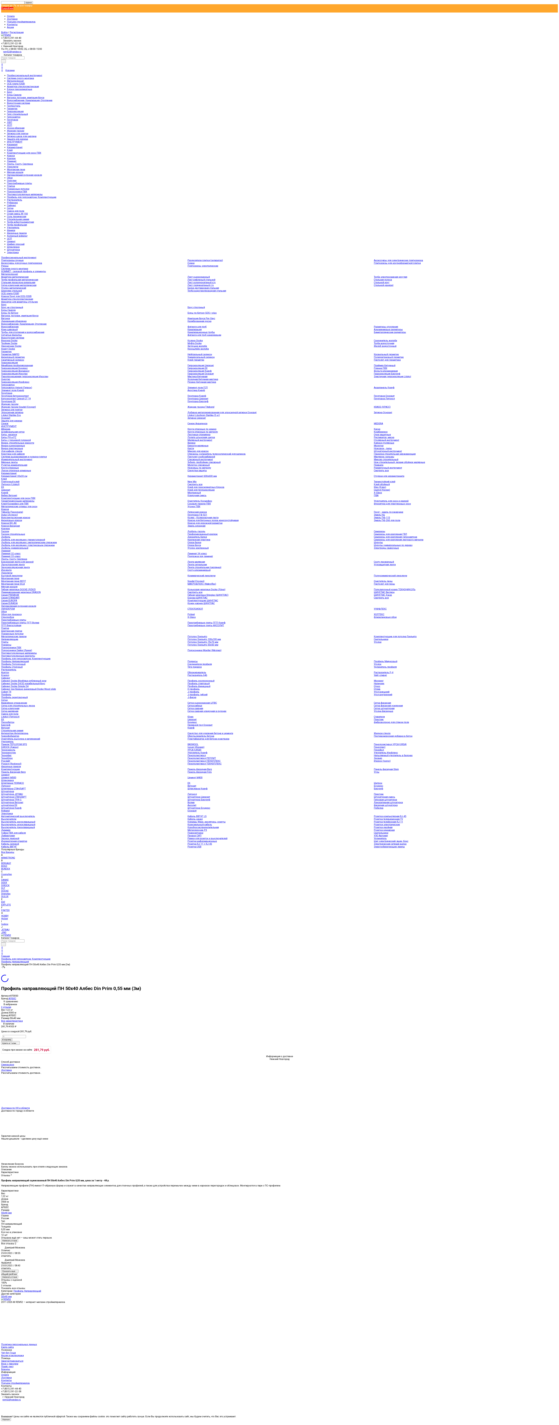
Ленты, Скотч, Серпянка (20, 164)
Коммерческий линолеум (201, 575)
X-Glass (378, 492)
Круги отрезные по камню (201, 429)
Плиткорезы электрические (202, 266)
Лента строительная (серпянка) (204, 567)
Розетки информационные (202, 841)
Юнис (190, 716)
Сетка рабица (194, 705)
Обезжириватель (196, 672)
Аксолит (191, 805)
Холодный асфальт (17, 236)
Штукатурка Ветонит (12, 802)
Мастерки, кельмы (384, 456)
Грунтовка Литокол (384, 398)
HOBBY (5, 915)
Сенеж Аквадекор (197, 423)
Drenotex (5, 893)
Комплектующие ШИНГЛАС (202, 600)
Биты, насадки (9, 434)
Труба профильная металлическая (19, 279)
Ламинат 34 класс (197, 553)
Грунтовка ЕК (8, 401)
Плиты (4, 642)
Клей (10, 150)
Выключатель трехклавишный (18, 827)
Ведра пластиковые (12, 448)
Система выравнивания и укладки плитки (24, 456)
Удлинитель (380, 838)
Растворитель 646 (197, 675)
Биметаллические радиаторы (390, 332)
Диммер (5, 830)
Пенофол (379, 750)
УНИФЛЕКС (380, 608)
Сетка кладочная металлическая (18, 285)
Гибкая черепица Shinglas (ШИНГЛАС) (207, 595)
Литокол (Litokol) (10, 484)
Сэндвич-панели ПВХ (199, 503)
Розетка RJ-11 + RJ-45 (199, 844)
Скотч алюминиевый (198, 570)
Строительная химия (18, 219)
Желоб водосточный (385, 346)
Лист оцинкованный (198, 277)
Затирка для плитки (17, 133)
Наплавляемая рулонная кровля (24, 175)
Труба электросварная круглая (390, 277)
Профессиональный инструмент (24, 75)
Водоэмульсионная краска (15, 517)
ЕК (2, 487)
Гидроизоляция (15, 111)
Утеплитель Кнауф (197, 752)
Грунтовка (12, 119)
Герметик (12, 108)
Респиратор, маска (384, 437)
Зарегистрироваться (12, 1361)
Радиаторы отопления (386, 326)
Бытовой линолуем (11, 575)
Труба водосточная (384, 343)
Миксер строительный (386, 459)
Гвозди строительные (13, 534)
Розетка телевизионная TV (388, 819)
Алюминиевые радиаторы (388, 329)
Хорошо (6, 1419)
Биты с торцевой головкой (16, 440)
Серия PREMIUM (10, 595)
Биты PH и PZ (8, 437)
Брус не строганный (12, 307)
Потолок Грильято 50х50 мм (202, 644)
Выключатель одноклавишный (18, 824)
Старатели (379, 716)
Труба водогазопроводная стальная (206, 290)
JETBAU (5, 929)
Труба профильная (17, 224)
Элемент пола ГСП (197, 387)
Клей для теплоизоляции (201, 490)
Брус (9, 92)
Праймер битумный (384, 365)
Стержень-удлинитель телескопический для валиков (216, 454)
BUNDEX (5, 868)
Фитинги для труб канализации (204, 335)
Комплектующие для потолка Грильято (395, 636)
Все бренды (7, 852)
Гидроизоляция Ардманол (15, 371)
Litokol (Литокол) (10, 716)
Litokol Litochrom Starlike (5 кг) (203, 415)
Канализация (194, 329)
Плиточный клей (10, 481)
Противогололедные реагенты (18, 655)
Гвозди (5, 531)
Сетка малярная (9, 711)
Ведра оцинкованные (13, 445)
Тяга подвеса (194, 667)
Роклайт (5, 761)
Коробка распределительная (203, 827)
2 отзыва (6, 1007)
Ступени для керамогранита (389, 476)
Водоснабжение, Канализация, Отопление (29, 100)
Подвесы (6, 644)
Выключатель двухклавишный (18, 821)
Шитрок (378, 783)
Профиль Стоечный (12, 667)
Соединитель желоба (385, 340)
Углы (376, 772)
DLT (3, 888)
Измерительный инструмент (16, 459)
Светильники (381, 639)
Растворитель (14, 200)
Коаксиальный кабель (199, 824)
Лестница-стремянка (198, 434)
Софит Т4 (6, 691)
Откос (377, 686)
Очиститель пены (383, 581)
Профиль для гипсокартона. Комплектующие (31, 197)
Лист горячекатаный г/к (200, 285)
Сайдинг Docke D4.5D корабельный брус (23, 683)
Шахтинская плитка (11, 631)
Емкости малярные (197, 445)
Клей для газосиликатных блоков (205, 487)
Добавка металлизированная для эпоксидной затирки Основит (222, 412)
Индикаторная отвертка (14, 841)
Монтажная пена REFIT (13, 581)
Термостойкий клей (384, 481)
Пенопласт (379, 747)
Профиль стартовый (198, 683)
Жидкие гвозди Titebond (200, 407)
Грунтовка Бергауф (197, 401)
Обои (10, 177)
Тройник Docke (9, 343)
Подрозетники (195, 833)
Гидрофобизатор (10, 736)
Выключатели (8, 819)
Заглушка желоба (197, 346)
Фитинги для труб (197, 326)
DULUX (4, 896)
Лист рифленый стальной (201, 279)
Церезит (5, 490)
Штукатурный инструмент (388, 451)
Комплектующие (10, 769)
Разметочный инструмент (388, 467)
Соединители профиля (199, 664)
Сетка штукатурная (384, 708)
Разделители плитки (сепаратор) (205, 260)
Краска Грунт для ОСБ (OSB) (16, 296)
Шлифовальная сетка (12, 431)
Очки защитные (382, 434)
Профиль (6, 694)
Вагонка (5, 318)
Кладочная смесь (196, 495)
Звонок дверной (10, 838)
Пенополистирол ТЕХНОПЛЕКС (204, 763)
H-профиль (193, 689)
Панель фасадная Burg (199, 769)
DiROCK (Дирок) (9, 747)
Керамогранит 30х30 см (14, 476)
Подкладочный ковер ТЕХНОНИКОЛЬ (394, 589)
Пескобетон (7, 722)
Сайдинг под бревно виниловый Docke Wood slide (28, 689)
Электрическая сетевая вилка (390, 844)
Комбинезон (381, 431)
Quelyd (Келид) (382, 490)
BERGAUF (6, 863)
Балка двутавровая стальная (203, 288)
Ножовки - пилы (383, 448)
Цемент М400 (194, 777)
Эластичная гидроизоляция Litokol (392, 376)
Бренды (5, 1369)
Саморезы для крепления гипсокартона (395, 537)
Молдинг (379, 680)
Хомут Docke (8, 348)
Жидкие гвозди (15, 130)
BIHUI (4, 866)
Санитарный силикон (12, 360)
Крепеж (11, 158)
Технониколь (8, 750)
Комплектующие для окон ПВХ (24, 153)
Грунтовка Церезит (197, 398)
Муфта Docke (194, 343)
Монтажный (194, 492)
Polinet (191, 614)
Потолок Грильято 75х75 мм (202, 642)
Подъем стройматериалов (21, 21)
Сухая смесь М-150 (17, 213)
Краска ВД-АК (9, 523)
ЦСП (9, 238)
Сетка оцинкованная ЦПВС (202, 703)
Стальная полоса (383, 279)
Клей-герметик (195, 360)
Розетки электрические (387, 824)
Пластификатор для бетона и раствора (208, 738)
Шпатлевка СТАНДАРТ (13, 788)
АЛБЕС (12, 998)
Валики (191, 443)
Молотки (378, 445)
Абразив (5, 429)
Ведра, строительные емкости (17, 443)
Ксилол (5, 675)
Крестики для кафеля (13, 454)
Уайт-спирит (380, 675)
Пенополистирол (196, 755)
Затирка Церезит (196, 418)
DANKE (5, 880)
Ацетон (5, 672)
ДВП (9, 122)
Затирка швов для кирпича (21, 136)
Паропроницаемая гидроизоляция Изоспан (24, 376)
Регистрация (17, 32)
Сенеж (4, 423)
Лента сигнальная (197, 564)
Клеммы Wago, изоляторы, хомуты (206, 821)
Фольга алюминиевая (386, 371)
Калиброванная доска (199, 321)
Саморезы (379, 531)
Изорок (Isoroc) (382, 761)
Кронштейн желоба (198, 348)
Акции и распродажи (12, 1355)
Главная (5, 956)
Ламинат (11, 161)
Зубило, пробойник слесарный (204, 462)
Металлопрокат (15, 81)
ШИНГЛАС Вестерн (384, 592)
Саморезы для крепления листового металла (398, 539)
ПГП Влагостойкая (11, 625)
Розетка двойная (383, 827)
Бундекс (192, 722)
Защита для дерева (17, 139)
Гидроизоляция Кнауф (199, 371)
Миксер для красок (198, 451)
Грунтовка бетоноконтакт (15, 395)
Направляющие (9, 639)
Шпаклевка (13, 247)
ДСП (9, 125)
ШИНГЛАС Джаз (383, 595)
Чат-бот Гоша (8, 1352)
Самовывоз (7, 1064)
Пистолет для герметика (387, 360)
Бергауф (5, 725)
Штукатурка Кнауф (11, 808)
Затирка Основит (383, 412)
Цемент (11, 241)
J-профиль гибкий (197, 694)
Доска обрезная (15, 128)
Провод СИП (194, 835)
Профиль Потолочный (13, 664)
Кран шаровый (9, 329)
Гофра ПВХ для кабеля (13, 833)
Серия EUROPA (9, 600)
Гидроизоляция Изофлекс (15, 382)
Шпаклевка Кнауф (197, 788)
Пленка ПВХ (380, 368)
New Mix (192, 481)
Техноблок (7, 758)
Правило (378, 465)
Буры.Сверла (14, 94)
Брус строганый (196, 307)
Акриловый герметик (13, 357)
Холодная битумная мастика (202, 379)
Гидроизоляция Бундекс (14, 368)
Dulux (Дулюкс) (9, 514)
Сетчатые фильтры (11, 335)
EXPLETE (6, 904)
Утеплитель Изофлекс (386, 752)
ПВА (376, 495)
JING (3, 932)
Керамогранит (15, 147)
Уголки (377, 642)
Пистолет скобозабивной (201, 456)
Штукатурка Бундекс (198, 808)
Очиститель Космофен (199, 501)
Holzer (4, 918)
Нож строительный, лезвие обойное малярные (399, 462)
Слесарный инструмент (200, 459)
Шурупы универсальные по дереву (393, 545)
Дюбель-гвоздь (196, 531)
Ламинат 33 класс (11, 556)
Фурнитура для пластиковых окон (392, 503)
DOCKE (5, 891)
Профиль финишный (198, 686)
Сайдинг (11, 205)
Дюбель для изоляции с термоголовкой (23, 539)
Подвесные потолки (18, 188)
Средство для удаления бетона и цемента (210, 733)
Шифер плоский (15, 244)
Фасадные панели (17, 233)
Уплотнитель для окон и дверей (391, 501)
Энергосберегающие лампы (389, 846)
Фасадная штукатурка (386, 805)
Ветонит (5, 727)
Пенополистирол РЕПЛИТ (201, 758)
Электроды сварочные (386, 548)
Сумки (190, 263)
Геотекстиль (13, 106)
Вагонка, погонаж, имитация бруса (25, 97)
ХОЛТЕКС (379, 614)
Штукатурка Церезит (198, 797)
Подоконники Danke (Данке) (16, 650)
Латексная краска (197, 512)
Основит (5, 418)
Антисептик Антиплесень (14, 733)
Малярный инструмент (199, 440)
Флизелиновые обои (385, 617)
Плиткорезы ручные (12, 260)
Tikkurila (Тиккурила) (12, 512)
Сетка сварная (195, 708)
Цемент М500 (8, 777)
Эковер (378, 758)
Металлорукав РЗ (197, 830)
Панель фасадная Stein (386, 769)
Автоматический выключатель (18, 816)
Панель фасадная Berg (13, 772)
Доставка (12, 19)
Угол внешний (381, 691)
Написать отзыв (9, 1241)
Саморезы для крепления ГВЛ (390, 534)
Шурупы (378, 542)
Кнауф (4, 492)
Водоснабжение (10, 326)
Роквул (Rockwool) (11, 763)
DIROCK (5, 885)
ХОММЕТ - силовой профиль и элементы (23, 271)
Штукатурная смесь (384, 797)
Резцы (5, 266)
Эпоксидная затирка (12, 412)
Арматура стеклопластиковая (23, 86)
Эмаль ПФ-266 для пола (387, 520)
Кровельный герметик (386, 354)
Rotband (5, 810)
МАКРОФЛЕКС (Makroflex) (201, 584)
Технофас (6, 755)
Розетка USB (194, 846)
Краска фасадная (10, 525)
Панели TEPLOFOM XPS (14, 744)
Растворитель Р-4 (383, 672)
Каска (377, 429)
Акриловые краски (11, 520)
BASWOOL (192, 744)
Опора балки (194, 542)
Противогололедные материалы (25, 194)
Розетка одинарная (384, 830)
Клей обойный (382, 484)
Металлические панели (13, 636)
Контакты (12, 24)
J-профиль (193, 691)
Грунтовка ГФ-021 (197, 514)
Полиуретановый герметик (389, 357)
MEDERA (378, 423)
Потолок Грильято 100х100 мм (204, 639)
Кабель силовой (10, 844)
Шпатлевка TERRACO (12, 783)
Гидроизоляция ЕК (197, 368)
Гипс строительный (17, 114)
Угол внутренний (383, 694)
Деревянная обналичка (13, 321)
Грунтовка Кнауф (196, 395)
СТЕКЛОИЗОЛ (195, 608)
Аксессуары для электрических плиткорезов (398, 260)
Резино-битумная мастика (201, 382)
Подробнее (7, 8)
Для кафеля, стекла (11, 451)
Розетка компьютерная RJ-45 (390, 816)
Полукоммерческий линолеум (390, 575)
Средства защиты (197, 470)
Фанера (11, 230)
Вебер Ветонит (9, 495)
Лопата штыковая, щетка (201, 437)
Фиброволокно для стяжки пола (391, 722)
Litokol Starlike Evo (11, 415)
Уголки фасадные (383, 711)
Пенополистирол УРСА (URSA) (390, 744)
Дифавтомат (8, 835)
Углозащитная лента (385, 564)
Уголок (377, 664)
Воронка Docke (9, 340)
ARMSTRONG (8, 857)
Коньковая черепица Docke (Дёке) (206, 589)
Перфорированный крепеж (202, 534)
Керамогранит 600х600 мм (202, 476)
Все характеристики (12, 1021)
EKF (3, 902)
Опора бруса (194, 545)
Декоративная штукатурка (388, 802)
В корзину (6, 1040)
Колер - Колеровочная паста (203, 517)
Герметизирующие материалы (18, 501)
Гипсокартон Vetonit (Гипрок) (16, 387)
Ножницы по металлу (199, 467)
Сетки (10, 208)
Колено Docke (195, 340)
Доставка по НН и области (15, 1108)
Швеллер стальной (11, 290)
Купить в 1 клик (9, 1043)
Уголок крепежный (198, 548)
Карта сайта (7, 1347)
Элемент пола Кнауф (12, 390)
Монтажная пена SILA (13, 584)
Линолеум (12, 166)
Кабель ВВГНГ (9, 846)
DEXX (4, 882)
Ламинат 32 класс (11, 553)
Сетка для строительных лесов (18, 705)
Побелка (378, 808)
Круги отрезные (10, 467)
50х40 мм (6, 1212)
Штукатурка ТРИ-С (11, 799)
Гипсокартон (13, 117)
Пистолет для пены (384, 584)
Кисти (190, 448)
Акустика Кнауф (196, 390)
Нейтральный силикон (199, 354)
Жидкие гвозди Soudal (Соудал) (18, 407)
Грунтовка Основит (384, 395)
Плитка (11, 186)
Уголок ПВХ (193, 506)
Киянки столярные (384, 443)
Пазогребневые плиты (19, 183)
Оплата (11, 16)
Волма (190, 802)
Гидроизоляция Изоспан (14, 373)
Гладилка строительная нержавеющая (395, 454)
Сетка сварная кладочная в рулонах (206, 711)
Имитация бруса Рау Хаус (201, 318)
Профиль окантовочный (14, 697)
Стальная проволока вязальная (18, 282)
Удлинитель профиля (385, 667)
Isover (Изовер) (195, 747)
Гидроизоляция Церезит (200, 365)
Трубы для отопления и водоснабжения (22, 332)
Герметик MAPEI (10, 354)
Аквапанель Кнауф (384, 387)
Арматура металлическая (15, 277)
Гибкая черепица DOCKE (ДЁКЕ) (18, 589)
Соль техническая (16, 216)
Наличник (379, 683)
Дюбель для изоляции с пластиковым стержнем (28, 545)
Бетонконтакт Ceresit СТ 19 (16, 398)
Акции (10, 27)
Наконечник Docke (11, 346)
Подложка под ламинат (200, 556)
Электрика (13, 252)
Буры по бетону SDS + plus (202, 313)
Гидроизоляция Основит (200, 373)
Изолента (6, 570)
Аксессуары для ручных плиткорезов (21, 263)
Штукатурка (13, 249)
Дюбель (5, 537)
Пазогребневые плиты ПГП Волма (20, 622)
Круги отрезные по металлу (202, 431)
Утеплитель (13, 227)
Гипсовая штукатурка (385, 799)
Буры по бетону (9, 313)
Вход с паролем (9, 1363)
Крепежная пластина (198, 539)
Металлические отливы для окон (19, 506)
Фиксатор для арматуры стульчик (19, 301)
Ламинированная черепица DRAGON (21, 592)
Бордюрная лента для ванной (17, 561)
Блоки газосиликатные (19, 89)
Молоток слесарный (198, 465)
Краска (11, 155)
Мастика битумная (197, 376)
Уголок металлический (13, 288)
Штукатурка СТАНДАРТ (13, 797)
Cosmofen (6, 874)
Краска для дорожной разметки (204, 523)
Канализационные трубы (201, 332)
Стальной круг (381, 282)
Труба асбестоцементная (20, 222)
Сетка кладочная (10, 708)
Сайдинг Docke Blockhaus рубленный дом (23, 680)
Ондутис (5, 379)
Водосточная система (18, 103)
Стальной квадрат (383, 285)
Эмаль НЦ (379, 514)
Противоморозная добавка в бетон (393, 736)
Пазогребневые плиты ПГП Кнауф (206, 622)
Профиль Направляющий (15, 661)
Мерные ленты (9, 462)
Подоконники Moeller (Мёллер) (204, 650)
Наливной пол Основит (200, 725)
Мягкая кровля (15, 172)
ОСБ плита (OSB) (16, 83)
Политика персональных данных (19, 1344)
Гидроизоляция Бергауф (387, 373)
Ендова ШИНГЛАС (197, 597)
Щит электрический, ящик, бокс (391, 841)
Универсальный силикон (201, 357)
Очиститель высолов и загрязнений (20, 738)
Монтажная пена (16, 169)
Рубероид (12, 202)
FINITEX (5, 910)
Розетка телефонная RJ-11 (388, 821)
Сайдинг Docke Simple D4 (15, 686)
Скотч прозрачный (384, 561)
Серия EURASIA (9, 603)
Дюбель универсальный (14, 548)
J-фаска (191, 697)
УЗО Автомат (381, 835)
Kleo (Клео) (380, 487)
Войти (4, 32)
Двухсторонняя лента (13, 564)
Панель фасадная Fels (199, 772)
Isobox (4, 924)
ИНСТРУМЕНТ (14, 141)
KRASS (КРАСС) (382, 407)
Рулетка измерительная (14, 465)
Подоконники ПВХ (17, 191)
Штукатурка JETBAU (12, 794)
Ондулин (11, 180)
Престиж (379, 719)
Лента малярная (196, 561)
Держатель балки (197, 537)
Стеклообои (7, 617)
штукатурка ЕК (9, 805)
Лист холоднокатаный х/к (201, 282)
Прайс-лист (7, 1366)
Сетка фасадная (382, 703)
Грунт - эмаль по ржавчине (388, 512)
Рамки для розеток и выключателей (207, 838)
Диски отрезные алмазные (16, 470)
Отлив (377, 689)
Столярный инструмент (386, 440)
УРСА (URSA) (194, 750)
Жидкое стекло (382, 733)
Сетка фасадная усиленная (388, 705)
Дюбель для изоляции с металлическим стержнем (29, 542)
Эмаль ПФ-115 (382, 517)
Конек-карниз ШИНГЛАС (201, 603)
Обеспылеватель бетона (200, 736)
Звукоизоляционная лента (15, 567)
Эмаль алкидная (196, 525)
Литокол (5, 785)
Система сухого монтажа (20, 78)
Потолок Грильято (197, 636)
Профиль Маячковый (385, 661)
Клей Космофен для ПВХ (15, 503)
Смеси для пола (15, 211)
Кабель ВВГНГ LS (197, 816)
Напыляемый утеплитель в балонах (393, 755)
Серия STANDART (10, 597)
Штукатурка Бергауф (198, 799)
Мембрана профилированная (17, 365)
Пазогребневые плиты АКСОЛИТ (205, 625)
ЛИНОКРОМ (8, 608)
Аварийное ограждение (14, 703)
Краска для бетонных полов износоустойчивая (213, 520)
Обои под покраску (11, 614)
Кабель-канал (195, 819)
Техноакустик (8, 752)
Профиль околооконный (200, 680)
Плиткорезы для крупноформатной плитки (397, 263)
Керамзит (12, 144)
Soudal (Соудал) (195, 581)
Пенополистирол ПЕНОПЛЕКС (204, 761)
